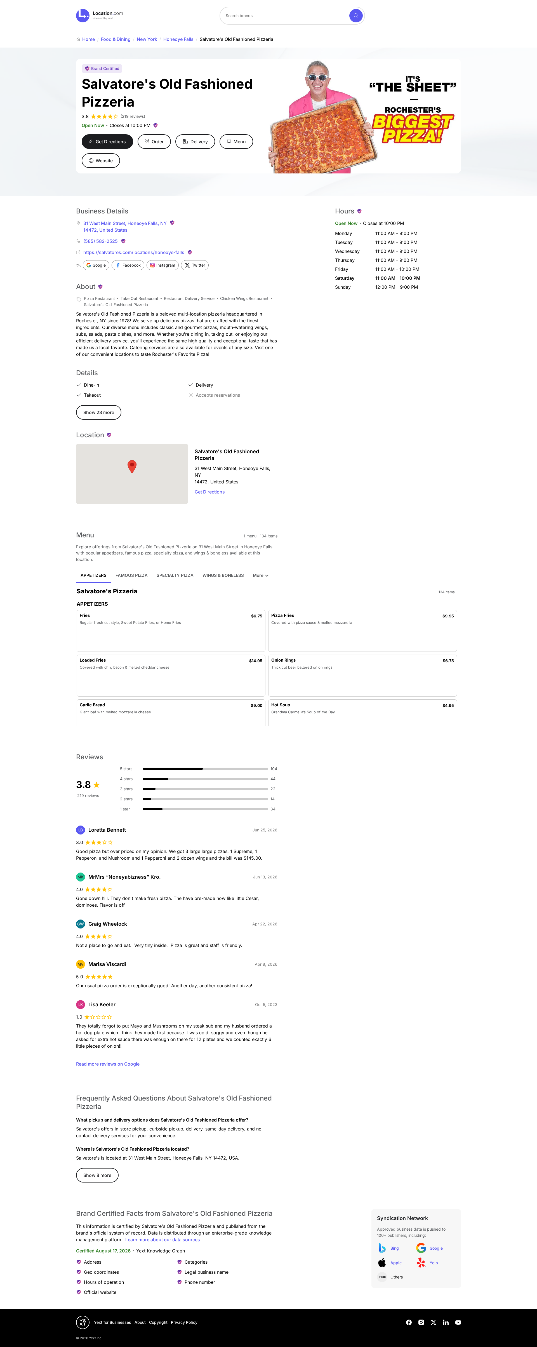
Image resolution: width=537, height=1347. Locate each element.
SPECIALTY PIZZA (175, 575)
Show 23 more (98, 412)
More (258, 575)
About (140, 1322)
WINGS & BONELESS (223, 575)
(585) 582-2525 (100, 241)
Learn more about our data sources (162, 1239)
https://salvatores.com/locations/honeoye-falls (133, 252)
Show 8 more (97, 1175)
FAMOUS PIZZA (132, 575)
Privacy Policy (184, 1322)
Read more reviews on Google (108, 1064)
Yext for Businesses (112, 1322)
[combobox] (292, 16)
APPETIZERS (94, 575)
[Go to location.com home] (99, 15)
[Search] (356, 15)
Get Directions (210, 492)
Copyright (158, 1322)
